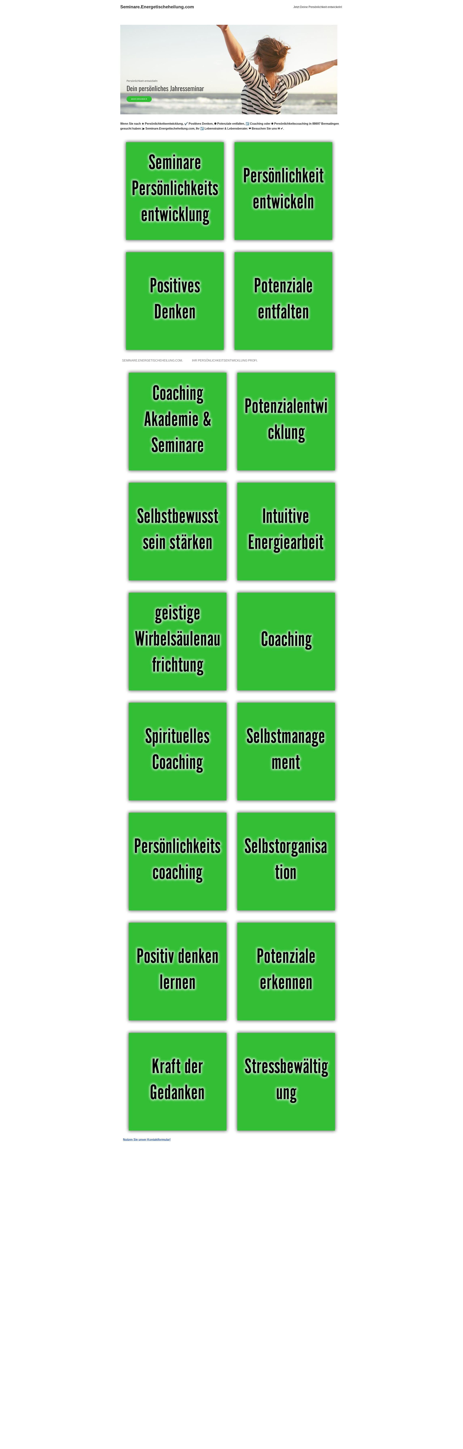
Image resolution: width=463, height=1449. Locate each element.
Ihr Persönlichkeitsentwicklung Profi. (225, 360)
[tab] (153, 360)
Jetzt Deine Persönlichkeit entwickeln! (317, 7)
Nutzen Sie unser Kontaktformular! (147, 1139)
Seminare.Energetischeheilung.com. (153, 360)
